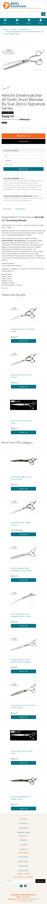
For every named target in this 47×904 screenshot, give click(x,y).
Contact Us (23, 849)
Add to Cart (24, 136)
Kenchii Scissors (24, 29)
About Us (23, 840)
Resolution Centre (23, 832)
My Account (23, 823)
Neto (31, 901)
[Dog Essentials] (23, 5)
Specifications (20, 209)
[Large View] (6, 88)
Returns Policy (23, 866)
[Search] (43, 14)
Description (7, 209)
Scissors (13, 29)
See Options (23, 534)
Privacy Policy (23, 861)
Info (31, 119)
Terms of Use (23, 857)
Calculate (24, 169)
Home (5, 29)
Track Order (23, 828)
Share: (4, 112)
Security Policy (23, 870)
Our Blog (23, 845)
